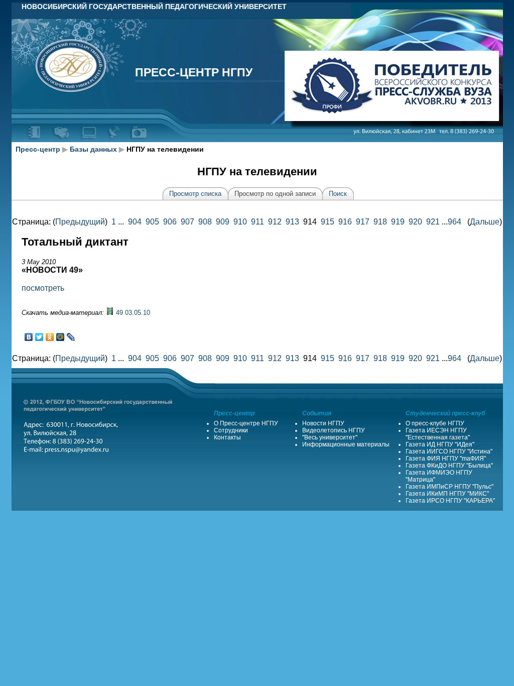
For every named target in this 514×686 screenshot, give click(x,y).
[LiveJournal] (71, 337)
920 (415, 221)
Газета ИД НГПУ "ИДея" (440, 444)
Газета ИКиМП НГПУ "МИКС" (447, 493)
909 (222, 221)
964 (454, 221)
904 (135, 221)
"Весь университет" (329, 437)
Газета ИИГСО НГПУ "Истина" (449, 451)
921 (433, 221)
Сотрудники (231, 430)
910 (240, 221)
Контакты (227, 437)
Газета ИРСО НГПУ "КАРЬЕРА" (450, 500)
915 (327, 221)
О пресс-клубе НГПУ (435, 423)
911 (257, 221)
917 (362, 221)
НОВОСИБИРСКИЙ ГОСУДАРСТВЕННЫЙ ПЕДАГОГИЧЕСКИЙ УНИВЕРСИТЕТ (154, 7)
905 (152, 221)
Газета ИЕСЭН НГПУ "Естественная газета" (438, 434)
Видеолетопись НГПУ (333, 430)
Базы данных (93, 149)
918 (380, 221)
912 (275, 221)
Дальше (484, 221)
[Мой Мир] (60, 337)
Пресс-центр (38, 149)
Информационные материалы (346, 444)
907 (187, 221)
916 (345, 221)
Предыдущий (80, 221)
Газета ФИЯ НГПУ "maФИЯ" (446, 458)
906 (170, 221)
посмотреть (43, 288)
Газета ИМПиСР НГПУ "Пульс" (449, 486)
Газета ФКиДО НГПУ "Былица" (449, 465)
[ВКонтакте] (29, 337)
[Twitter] (39, 337)
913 (292, 221)
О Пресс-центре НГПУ (246, 423)
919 (398, 221)
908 (205, 221)
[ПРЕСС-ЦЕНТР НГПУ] (139, 140)
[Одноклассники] (50, 337)
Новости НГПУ (323, 423)
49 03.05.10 (133, 312)
